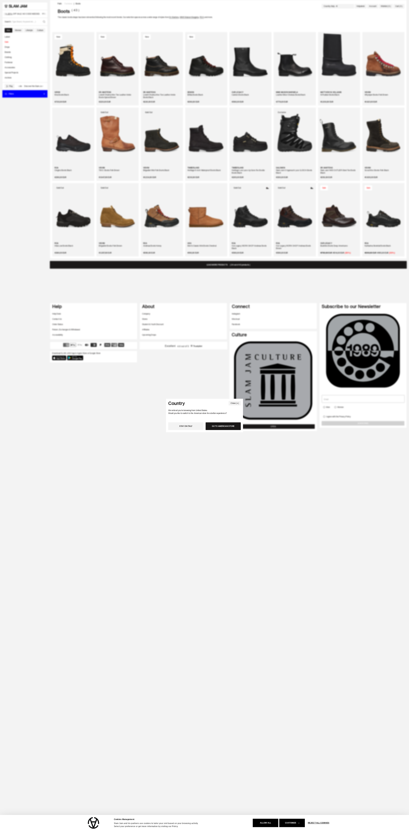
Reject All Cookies (318, 823)
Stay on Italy (185, 426)
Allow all (265, 823)
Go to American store (223, 426)
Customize (290, 823)
